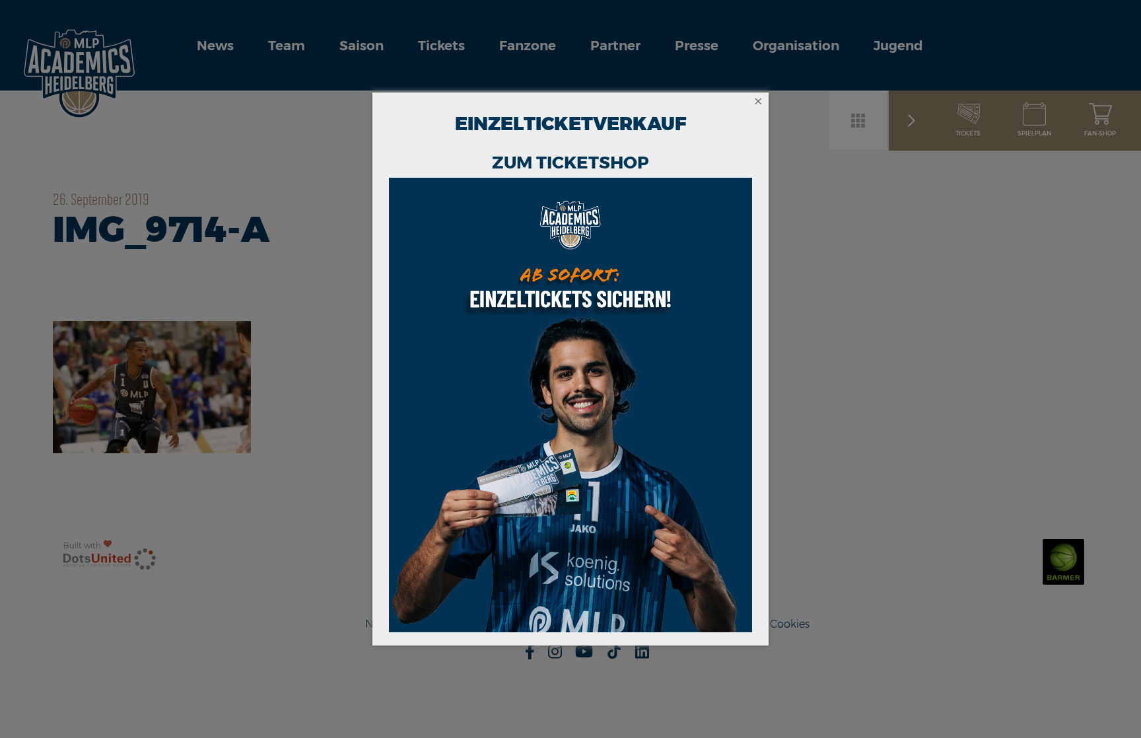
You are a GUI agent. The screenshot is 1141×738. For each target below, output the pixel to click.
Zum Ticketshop (570, 162)
